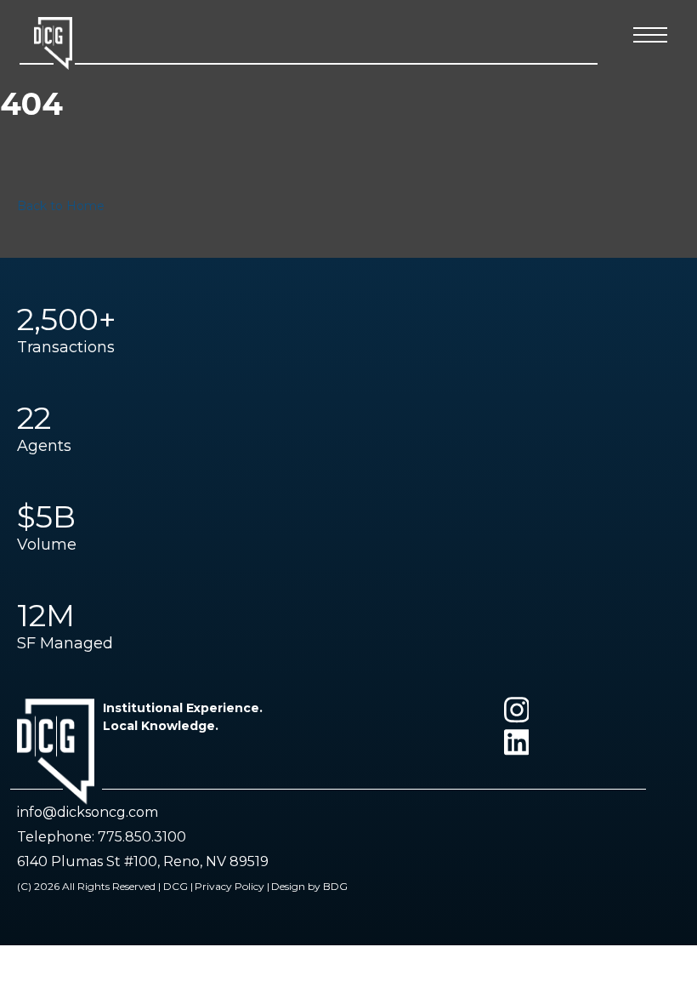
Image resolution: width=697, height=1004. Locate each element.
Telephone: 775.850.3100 (101, 837)
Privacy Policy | (232, 886)
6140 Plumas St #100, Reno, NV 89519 (143, 861)
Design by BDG (309, 886)
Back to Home (61, 206)
